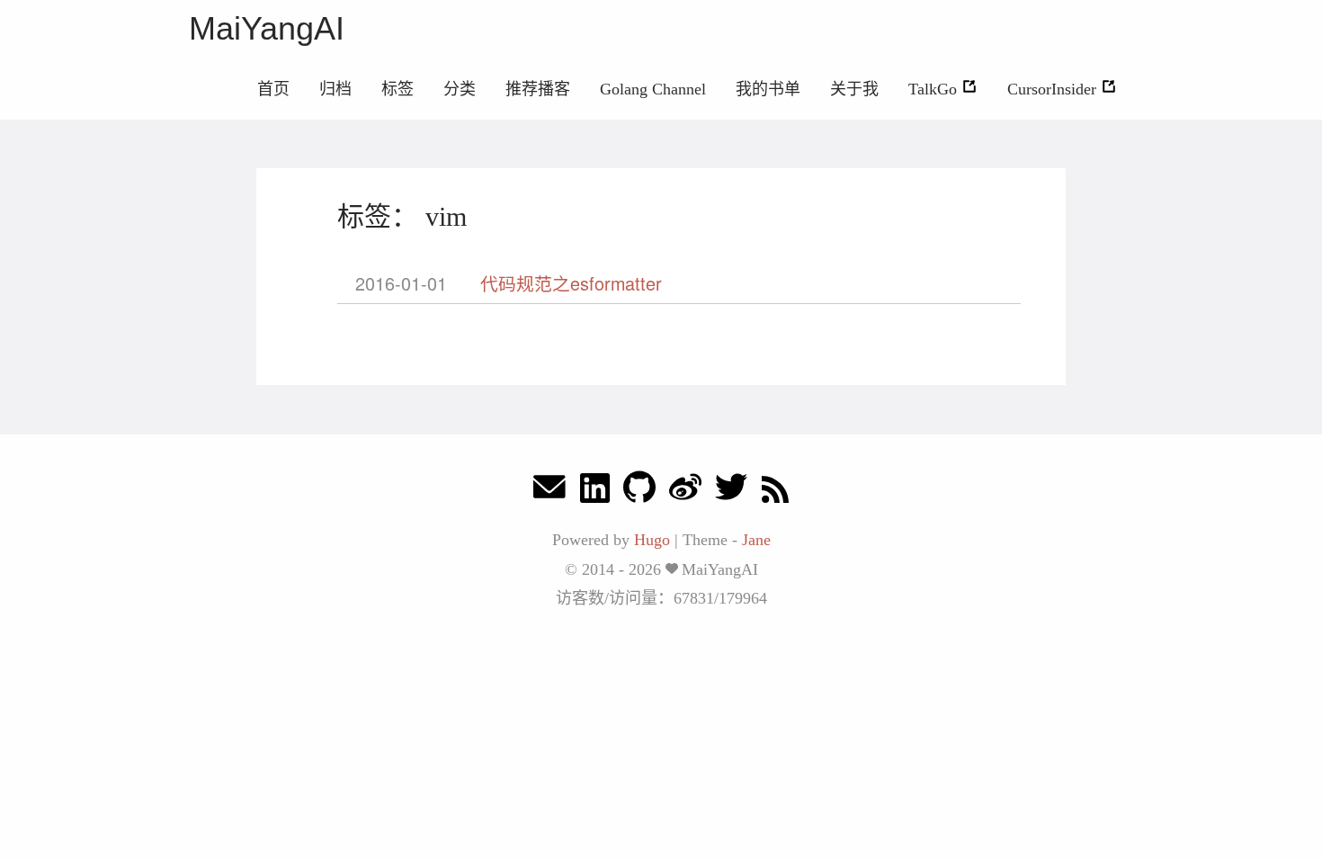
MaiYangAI (266, 28)
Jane (756, 540)
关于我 (854, 89)
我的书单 (768, 89)
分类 (459, 89)
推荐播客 (537, 89)
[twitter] (731, 491)
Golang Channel (653, 89)
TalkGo (934, 89)
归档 (335, 89)
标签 (397, 89)
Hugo (652, 540)
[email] (549, 491)
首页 (273, 89)
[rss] (775, 491)
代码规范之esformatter (571, 283)
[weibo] (685, 491)
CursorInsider (1054, 89)
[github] (639, 491)
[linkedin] (595, 491)
